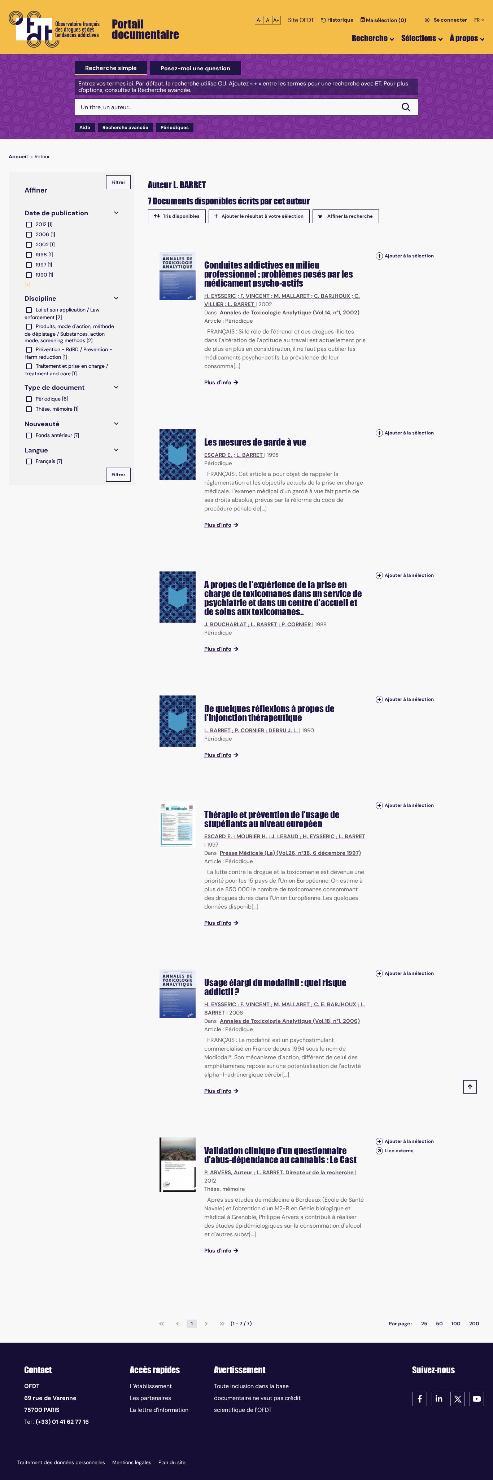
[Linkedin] (439, 1398)
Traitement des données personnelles (61, 1462)
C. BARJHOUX (332, 296)
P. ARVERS (217, 1172)
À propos (464, 38)
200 (474, 1323)
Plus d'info (217, 382)
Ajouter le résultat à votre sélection (263, 216)
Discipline (40, 298)
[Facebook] (420, 1398)
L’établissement (151, 1386)
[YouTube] (477, 1398)
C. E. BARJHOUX (335, 1004)
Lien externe (399, 1151)
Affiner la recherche (350, 216)
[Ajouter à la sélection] (379, 256)
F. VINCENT (255, 296)
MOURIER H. (251, 836)
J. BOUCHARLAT (225, 624)
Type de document (55, 387)
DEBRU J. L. (283, 730)
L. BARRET (241, 304)
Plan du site (172, 1462)
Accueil (18, 156)
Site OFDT (301, 20)
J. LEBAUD (284, 836)
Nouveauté (42, 424)
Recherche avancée (125, 127)
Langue (36, 450)
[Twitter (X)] (457, 1398)
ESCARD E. (218, 455)
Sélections (418, 38)
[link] (161, 1324)
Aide (84, 127)
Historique (339, 20)
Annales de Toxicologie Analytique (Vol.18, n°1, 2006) (290, 1021)
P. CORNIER (296, 624)
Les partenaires (150, 1398)
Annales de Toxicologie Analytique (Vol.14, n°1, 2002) (289, 312)
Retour (42, 156)
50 (439, 1323)
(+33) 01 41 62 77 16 (62, 1422)
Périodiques (175, 127)
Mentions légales (131, 1462)
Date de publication (56, 213)
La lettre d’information (159, 1410)
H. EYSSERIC (220, 296)
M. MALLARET (292, 296)
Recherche (370, 38)
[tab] (111, 68)
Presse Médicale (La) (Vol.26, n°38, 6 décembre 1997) (290, 853)
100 (456, 1323)
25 (424, 1323)
